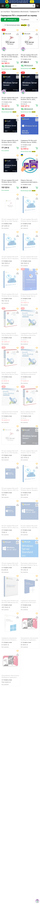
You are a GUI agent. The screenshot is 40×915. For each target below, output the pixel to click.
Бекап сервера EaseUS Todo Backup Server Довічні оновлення (10, 334)
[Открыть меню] (3, 6)
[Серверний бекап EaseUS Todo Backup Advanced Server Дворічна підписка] (29, 357)
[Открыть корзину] (37, 6)
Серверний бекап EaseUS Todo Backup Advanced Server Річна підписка (10, 413)
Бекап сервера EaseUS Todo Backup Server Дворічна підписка (28, 413)
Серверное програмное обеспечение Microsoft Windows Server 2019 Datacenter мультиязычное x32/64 (29, 602)
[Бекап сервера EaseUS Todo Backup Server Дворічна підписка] (29, 397)
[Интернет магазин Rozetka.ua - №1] (7, 6)
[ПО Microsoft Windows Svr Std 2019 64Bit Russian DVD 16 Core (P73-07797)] (10, 586)
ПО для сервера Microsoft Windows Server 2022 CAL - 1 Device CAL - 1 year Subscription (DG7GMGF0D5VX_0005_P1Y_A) (10, 527)
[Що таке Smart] (29, 25)
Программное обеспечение (19, 11)
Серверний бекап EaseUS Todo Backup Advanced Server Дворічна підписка (29, 373)
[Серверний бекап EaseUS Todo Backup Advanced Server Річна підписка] (10, 397)
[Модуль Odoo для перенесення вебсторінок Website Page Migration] (29, 165)
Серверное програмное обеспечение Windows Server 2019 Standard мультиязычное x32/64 (9, 639)
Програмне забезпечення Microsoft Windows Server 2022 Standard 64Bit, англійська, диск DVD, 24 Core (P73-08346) (29, 564)
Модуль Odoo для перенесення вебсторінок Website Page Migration (29, 181)
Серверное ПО (34, 11)
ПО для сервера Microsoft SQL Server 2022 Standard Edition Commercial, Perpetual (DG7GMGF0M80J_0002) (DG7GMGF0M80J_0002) (10, 452)
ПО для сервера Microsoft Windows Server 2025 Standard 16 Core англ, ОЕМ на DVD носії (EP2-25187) (10, 99)
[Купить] (17, 62)
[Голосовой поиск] (33, 6)
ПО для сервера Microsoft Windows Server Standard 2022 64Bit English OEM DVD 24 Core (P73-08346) (10, 295)
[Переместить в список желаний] (17, 30)
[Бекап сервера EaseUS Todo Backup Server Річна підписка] (10, 357)
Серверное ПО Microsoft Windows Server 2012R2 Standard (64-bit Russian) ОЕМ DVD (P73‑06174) (29, 141)
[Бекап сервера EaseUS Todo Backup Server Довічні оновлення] (10, 318)
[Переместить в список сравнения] (17, 34)
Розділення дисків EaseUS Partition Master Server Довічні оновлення (29, 295)
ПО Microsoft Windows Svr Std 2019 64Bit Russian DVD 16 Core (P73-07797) (10, 602)
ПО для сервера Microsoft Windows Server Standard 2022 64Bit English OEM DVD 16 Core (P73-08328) (29, 489)
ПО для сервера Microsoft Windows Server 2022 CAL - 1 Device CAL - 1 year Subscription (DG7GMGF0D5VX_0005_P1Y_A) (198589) (10, 489)
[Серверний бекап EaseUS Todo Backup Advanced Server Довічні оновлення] (29, 318)
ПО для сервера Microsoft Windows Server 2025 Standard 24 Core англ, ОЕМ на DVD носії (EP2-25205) (29, 99)
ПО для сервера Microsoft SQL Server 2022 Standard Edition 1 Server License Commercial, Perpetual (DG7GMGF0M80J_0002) (10, 56)
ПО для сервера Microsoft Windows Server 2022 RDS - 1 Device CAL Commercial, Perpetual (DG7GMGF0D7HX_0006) (29, 527)
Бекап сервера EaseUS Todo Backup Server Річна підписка (10, 373)
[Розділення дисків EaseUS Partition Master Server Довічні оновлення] (29, 279)
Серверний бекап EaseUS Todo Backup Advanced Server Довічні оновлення (29, 334)
